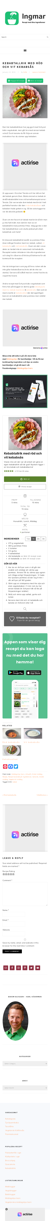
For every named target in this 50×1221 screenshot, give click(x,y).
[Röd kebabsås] (12, 733)
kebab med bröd (17, 290)
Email (6, 920)
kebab (15, 782)
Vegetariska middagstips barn (18, 1202)
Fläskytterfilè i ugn (13, 1153)
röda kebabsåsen (33, 205)
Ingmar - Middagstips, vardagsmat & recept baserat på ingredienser (25, 18)
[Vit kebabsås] (33, 733)
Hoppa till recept (17, 81)
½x (28, 538)
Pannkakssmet (11, 1134)
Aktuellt (28, 774)
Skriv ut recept (36, 81)
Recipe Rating (9, 871)
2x (38, 538)
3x (43, 538)
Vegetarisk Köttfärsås (14, 1130)
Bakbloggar (10, 1194)
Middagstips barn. (25, 368)
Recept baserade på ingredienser (20, 777)
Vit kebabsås (32, 742)
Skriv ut (26, 479)
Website (6, 930)
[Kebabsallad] (12, 750)
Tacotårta (9, 1126)
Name (6, 910)
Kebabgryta (10, 1119)
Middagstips (12, 359)
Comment (7, 880)
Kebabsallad (10, 759)
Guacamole (10, 1164)
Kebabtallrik (10, 1168)
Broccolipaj (10, 1160)
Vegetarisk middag (16, 779)
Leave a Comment (39, 72)
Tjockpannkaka (12, 1123)
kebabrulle (31, 290)
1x (33, 538)
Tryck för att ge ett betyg (28, 620)
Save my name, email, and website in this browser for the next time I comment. (21, 944)
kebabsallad (21, 293)
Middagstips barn (18, 774)
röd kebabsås (21, 246)
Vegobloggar (11, 1190)
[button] (5, 471)
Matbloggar (10, 1187)
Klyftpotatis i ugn (12, 1156)
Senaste (35, 777)
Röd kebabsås (11, 742)
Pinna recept (26, 487)
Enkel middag (37, 774)
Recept (5, 777)
